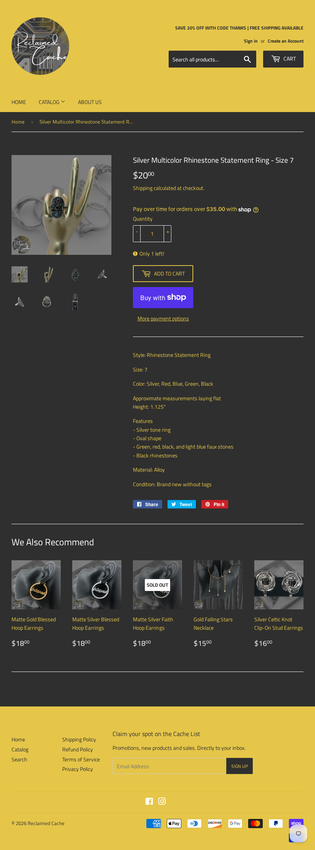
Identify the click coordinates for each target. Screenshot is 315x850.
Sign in (251, 41)
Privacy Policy (77, 769)
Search (19, 759)
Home (19, 102)
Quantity (143, 219)
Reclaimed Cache (46, 823)
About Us (90, 102)
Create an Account (285, 41)
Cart (289, 58)
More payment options (163, 318)
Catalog (50, 102)
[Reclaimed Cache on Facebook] (149, 802)
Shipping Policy (79, 739)
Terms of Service (81, 759)
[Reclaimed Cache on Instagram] (162, 802)
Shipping (143, 188)
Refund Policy (77, 749)
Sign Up (239, 766)
